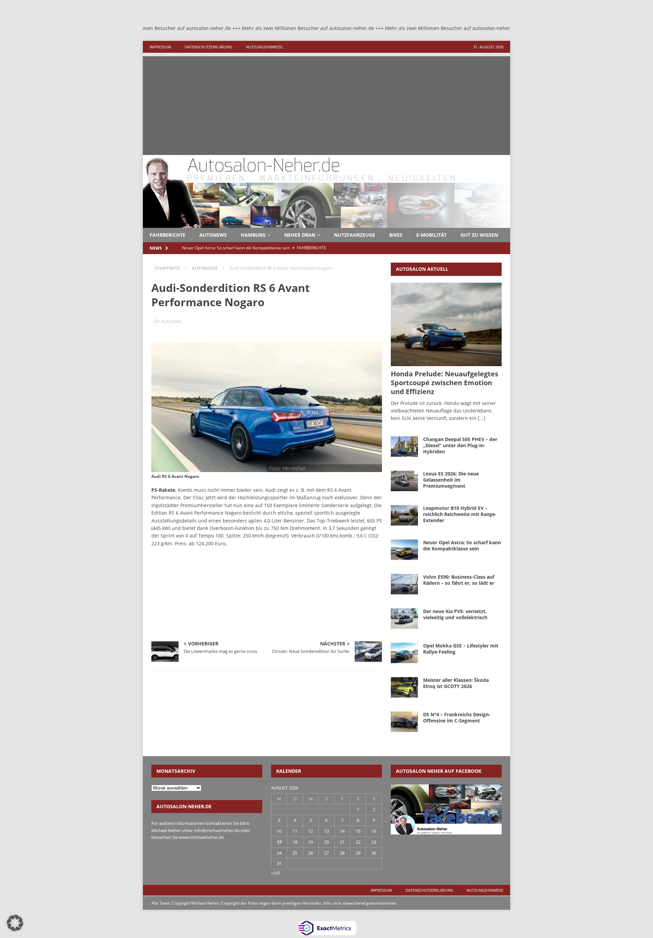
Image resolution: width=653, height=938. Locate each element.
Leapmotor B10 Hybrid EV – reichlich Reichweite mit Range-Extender (460, 514)
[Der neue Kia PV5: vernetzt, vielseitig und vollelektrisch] (404, 618)
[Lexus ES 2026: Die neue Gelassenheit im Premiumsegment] (404, 481)
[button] (15, 923)
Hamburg (253, 235)
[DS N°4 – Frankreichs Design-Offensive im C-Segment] (404, 722)
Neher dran (299, 235)
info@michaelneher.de (216, 830)
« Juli (275, 873)
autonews (213, 235)
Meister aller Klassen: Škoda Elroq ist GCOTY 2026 (456, 683)
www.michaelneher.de (201, 837)
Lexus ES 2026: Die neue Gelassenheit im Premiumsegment (451, 479)
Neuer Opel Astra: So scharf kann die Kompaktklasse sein (462, 545)
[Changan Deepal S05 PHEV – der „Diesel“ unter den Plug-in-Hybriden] (404, 446)
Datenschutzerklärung (208, 46)
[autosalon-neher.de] (326, 224)
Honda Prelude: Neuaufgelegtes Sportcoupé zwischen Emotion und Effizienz (444, 382)
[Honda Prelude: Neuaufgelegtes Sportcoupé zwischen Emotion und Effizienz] (446, 324)
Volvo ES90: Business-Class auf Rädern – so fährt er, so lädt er (458, 580)
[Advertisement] (326, 104)
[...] (481, 418)
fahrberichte (167, 235)
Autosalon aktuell (422, 269)
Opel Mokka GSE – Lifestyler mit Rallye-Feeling (460, 648)
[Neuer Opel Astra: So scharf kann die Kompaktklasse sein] (404, 550)
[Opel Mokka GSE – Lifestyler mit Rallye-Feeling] (404, 653)
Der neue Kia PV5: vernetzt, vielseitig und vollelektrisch (455, 614)
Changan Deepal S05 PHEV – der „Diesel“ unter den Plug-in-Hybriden (460, 445)
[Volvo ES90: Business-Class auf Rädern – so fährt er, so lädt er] (404, 584)
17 (279, 842)
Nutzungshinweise (264, 46)
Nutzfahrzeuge (354, 235)
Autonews (171, 321)
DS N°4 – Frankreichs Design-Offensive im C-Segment (456, 717)
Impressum (160, 46)
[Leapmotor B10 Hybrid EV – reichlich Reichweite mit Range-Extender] (404, 515)
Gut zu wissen (479, 235)
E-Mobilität (431, 235)
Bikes (395, 235)
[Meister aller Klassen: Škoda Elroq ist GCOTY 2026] (404, 687)
